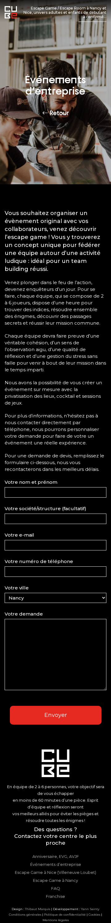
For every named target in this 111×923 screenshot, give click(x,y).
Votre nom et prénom (31, 482)
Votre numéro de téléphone (39, 561)
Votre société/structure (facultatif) (45, 508)
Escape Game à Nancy (55, 880)
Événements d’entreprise (55, 864)
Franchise (55, 896)
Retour (58, 113)
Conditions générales (25, 915)
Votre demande (24, 614)
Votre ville (17, 588)
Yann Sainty (90, 909)
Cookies (94, 915)
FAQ (55, 888)
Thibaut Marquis (37, 909)
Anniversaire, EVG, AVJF (55, 856)
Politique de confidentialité (65, 915)
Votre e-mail (19, 535)
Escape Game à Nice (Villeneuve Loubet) (55, 872)
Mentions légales (56, 920)
